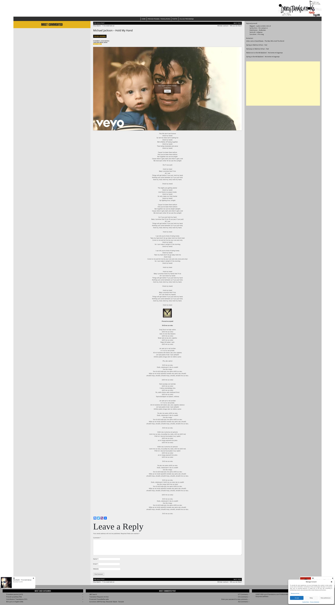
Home (144, 19)
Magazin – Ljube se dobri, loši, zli (260, 26)
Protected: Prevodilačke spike (99, 599)
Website (95, 569)
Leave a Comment (97, 44)
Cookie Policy (305, 602)
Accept (297, 598)
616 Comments (243, 597)
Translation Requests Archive (99, 597)
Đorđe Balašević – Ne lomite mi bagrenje (269, 53)
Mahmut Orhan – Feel (260, 45)
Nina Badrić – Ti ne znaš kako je (103, 26)
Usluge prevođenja (186, 19)
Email (95, 564)
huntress (107, 41)
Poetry (174, 19)
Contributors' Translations (15, 599)
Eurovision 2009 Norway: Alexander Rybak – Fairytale (106, 602)
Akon (98, 42)
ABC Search (93, 594)
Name (95, 559)
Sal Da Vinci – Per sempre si (259, 28)
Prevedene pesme (12, 594)
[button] (331, 582)
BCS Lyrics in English (13, 602)
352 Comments (243, 602)
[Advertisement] (283, 83)
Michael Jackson (103, 42)
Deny (311, 598)
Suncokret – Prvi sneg (257, 34)
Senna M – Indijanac (256, 32)
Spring (248, 45)
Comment (97, 538)
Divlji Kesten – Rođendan (258, 30)
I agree (167, 91)
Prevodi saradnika (100, 36)
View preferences (326, 598)
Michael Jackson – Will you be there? (229, 26)
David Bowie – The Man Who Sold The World (269, 41)
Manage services (295, 593)
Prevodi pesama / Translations (159, 19)
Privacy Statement (314, 602)
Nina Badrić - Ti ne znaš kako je (22, 580)
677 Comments (243, 594)
